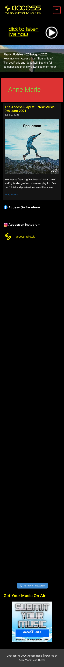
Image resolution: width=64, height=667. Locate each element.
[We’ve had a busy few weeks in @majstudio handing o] (32, 261)
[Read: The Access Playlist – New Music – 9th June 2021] (32, 146)
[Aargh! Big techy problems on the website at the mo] (32, 295)
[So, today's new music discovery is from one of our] (32, 362)
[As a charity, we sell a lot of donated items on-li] (32, 530)
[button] (32, 58)
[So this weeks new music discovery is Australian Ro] (32, 496)
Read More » (11, 195)
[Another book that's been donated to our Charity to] (32, 429)
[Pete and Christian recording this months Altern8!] (32, 328)
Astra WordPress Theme (32, 660)
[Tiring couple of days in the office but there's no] (32, 564)
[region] (32, 58)
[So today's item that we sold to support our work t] (32, 463)
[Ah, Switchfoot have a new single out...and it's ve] (32, 395)
